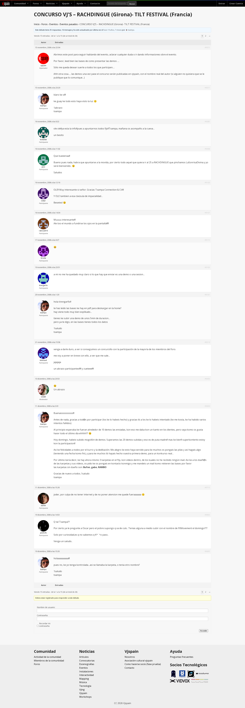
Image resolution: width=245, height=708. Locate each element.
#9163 (207, 267)
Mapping (84, 678)
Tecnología (85, 685)
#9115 (207, 240)
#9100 (207, 182)
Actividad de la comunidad (47, 656)
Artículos (84, 656)
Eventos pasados (69, 24)
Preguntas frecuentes (181, 656)
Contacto (95, 3)
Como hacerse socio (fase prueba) (143, 664)
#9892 (207, 515)
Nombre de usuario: (46, 607)
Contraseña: (42, 615)
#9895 (207, 551)
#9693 (207, 379)
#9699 (207, 406)
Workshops (85, 696)
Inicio (37, 24)
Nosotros (130, 656)
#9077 (207, 88)
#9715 (207, 487)
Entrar (222, 3)
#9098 (207, 149)
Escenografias (86, 664)
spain (6, 3)
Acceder (203, 631)
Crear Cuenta (236, 3)
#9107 (207, 213)
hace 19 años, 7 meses (113, 30)
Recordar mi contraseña (44, 624)
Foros (36, 3)
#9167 (207, 294)
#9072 (207, 47)
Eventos (53, 24)
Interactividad (86, 675)
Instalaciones (86, 671)
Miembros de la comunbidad (49, 660)
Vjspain (83, 693)
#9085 (207, 121)
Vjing (82, 689)
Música (83, 682)
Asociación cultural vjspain (139, 660)
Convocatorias (87, 660)
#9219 (207, 342)
